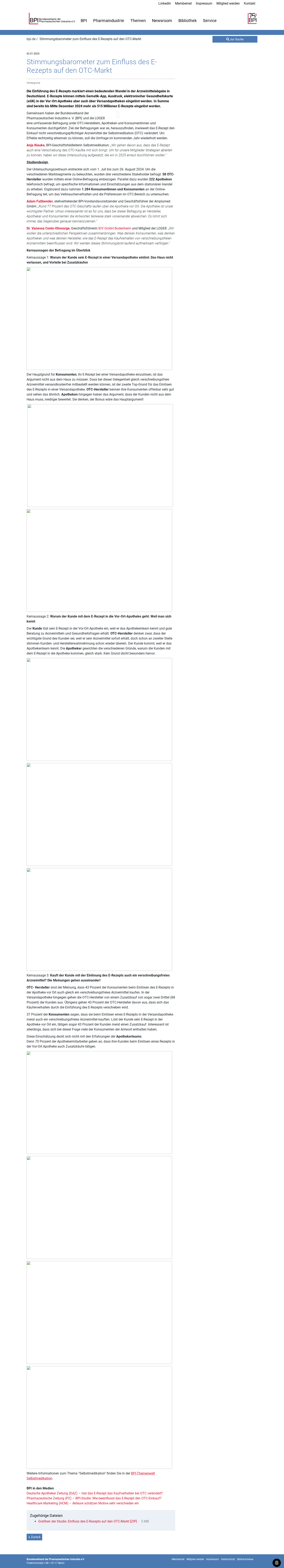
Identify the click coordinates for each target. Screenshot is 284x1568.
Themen (138, 20)
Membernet (183, 3)
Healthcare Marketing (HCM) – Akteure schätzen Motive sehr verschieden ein (83, 1503)
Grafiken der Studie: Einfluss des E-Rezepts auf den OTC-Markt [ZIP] (87, 1521)
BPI (84, 20)
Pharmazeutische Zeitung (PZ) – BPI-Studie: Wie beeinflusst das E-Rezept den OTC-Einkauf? (94, 1498)
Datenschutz (228, 1559)
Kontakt (249, 3)
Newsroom (162, 20)
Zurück (36, 1537)
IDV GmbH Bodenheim (114, 228)
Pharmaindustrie (108, 20)
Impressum (204, 3)
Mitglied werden (228, 3)
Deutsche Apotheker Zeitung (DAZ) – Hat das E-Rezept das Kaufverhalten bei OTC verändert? (95, 1493)
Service (210, 20)
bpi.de (31, 39)
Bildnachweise (245, 1559)
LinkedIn (164, 3)
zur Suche (236, 39)
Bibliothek (187, 20)
